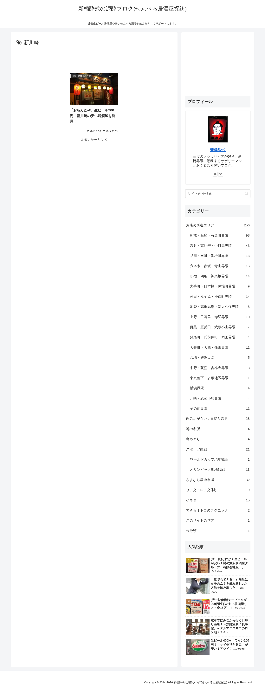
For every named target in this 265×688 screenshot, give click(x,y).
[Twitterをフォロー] (220, 174)
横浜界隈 (220, 388)
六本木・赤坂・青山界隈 (220, 266)
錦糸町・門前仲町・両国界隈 (220, 337)
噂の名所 (218, 429)
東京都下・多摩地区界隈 (220, 378)
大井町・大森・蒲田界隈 (220, 347)
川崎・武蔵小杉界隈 (220, 398)
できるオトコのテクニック (218, 510)
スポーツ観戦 (218, 449)
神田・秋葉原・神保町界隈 (220, 297)
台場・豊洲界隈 (220, 358)
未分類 (218, 531)
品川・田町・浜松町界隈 (220, 256)
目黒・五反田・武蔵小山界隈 (220, 327)
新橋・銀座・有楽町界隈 (220, 235)
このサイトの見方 (218, 520)
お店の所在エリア (218, 225)
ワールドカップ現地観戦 (220, 459)
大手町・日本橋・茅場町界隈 (220, 286)
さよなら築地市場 (218, 480)
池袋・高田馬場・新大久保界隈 (220, 307)
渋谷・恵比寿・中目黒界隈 (220, 246)
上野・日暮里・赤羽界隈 (220, 317)
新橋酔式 (218, 150)
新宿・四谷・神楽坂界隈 (220, 276)
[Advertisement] (94, 58)
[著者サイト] (215, 174)
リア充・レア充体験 (218, 490)
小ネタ (218, 500)
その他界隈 (220, 408)
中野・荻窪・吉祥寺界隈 (220, 368)
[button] (246, 193)
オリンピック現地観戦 (220, 469)
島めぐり (218, 439)
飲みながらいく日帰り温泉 (218, 419)
